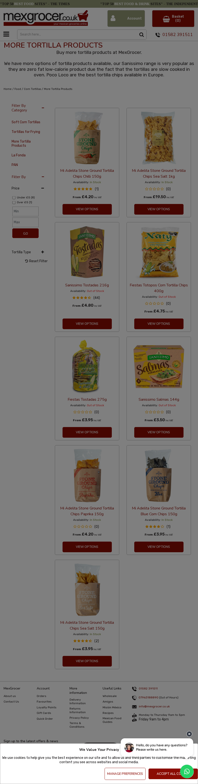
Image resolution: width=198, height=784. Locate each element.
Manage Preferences (125, 774)
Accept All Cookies (173, 774)
